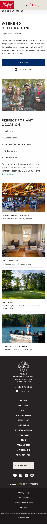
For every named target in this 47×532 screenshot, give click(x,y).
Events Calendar (23, 430)
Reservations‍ (8, 174)
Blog (23, 440)
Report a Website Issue (23, 503)
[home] (7, 5)
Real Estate (23, 405)
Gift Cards (23, 425)
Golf (23, 410)
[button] (43, 5)
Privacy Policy (23, 493)
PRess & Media (23, 445)
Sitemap (23, 508)
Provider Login (23, 455)
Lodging (23, 400)
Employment (23, 435)
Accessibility (24, 498)
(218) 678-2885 (25, 69)
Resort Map (23, 420)
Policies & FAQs (23, 415)
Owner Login (23, 450)
